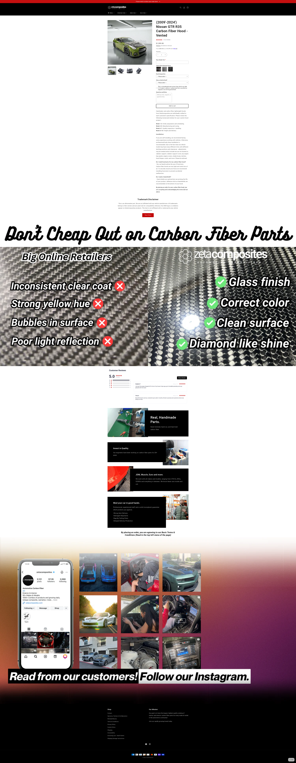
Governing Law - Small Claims (116, 735)
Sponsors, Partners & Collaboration (117, 716)
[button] (180, 7)
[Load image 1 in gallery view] (112, 71)
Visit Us (180, 620)
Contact (110, 713)
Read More (148, 215)
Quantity (158, 51)
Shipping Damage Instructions (116, 738)
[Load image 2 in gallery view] (121, 71)
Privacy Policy (111, 724)
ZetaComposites (149, 757)
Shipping (158, 45)
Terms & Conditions (113, 721)
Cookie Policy (111, 727)
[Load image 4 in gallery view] (139, 71)
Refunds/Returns (112, 719)
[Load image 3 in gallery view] (130, 71)
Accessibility (111, 733)
